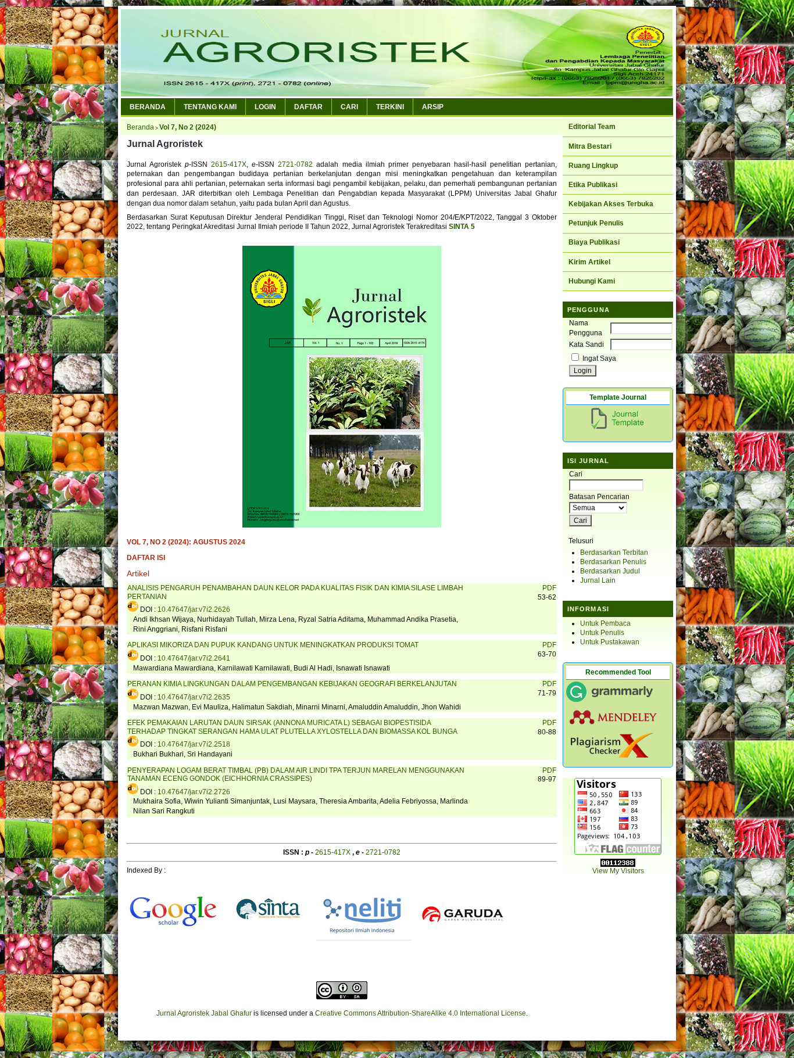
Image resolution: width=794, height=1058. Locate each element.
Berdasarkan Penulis (613, 562)
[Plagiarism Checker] (611, 755)
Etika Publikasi (592, 185)
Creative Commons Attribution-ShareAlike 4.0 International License (420, 1013)
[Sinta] (268, 941)
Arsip (433, 107)
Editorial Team (592, 127)
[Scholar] (174, 941)
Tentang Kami (210, 107)
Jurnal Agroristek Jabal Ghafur (204, 1013)
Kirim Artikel (589, 262)
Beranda (148, 107)
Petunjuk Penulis (596, 223)
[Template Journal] (619, 429)
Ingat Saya (599, 358)
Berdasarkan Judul (610, 571)
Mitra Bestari (589, 146)
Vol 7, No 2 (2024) (187, 127)
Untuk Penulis (602, 633)
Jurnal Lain (598, 580)
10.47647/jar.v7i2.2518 (194, 744)
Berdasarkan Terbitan (614, 552)
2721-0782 (295, 164)
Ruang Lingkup (593, 166)
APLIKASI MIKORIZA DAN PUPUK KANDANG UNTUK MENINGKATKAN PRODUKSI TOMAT (273, 645)
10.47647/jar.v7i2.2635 (194, 697)
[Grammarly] (609, 701)
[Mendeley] (613, 723)
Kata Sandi (586, 344)
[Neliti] (364, 941)
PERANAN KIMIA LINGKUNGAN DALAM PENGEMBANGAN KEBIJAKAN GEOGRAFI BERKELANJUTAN (292, 684)
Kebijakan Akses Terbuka (610, 204)
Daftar (308, 107)
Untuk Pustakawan (609, 642)
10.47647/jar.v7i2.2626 (194, 609)
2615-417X (228, 164)
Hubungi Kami (591, 281)
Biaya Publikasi (594, 242)
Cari (349, 107)
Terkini (390, 107)
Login (265, 107)
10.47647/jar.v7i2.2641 (194, 658)
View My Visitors (618, 871)
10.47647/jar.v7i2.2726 (194, 792)
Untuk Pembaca (605, 623)
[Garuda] (463, 941)
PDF (549, 588)
